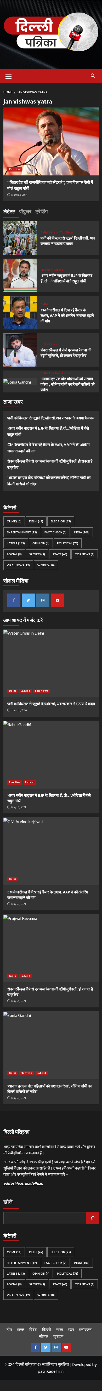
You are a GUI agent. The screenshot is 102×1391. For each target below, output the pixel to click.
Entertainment (22, 532)
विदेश (33, 1329)
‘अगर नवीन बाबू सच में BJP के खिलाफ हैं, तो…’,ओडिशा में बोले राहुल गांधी (48, 431)
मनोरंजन (85, 1329)
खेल (71, 1329)
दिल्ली (46, 1329)
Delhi (44, 232)
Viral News (18, 565)
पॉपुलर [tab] (25, 211)
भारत (20, 1329)
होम (9, 1329)
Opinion (40, 543)
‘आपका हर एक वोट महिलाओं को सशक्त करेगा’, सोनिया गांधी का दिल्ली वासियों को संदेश (67, 384)
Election (46, 270)
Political (14, 169)
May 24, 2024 (18, 1001)
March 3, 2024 (19, 195)
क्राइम (58, 1336)
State (60, 554)
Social (14, 554)
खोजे (8, 1202)
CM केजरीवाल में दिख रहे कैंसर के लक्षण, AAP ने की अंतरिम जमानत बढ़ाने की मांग (67, 315)
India (44, 344)
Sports (37, 554)
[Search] (93, 75)
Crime (14, 521)
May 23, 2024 (18, 1098)
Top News (67, 232)
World (46, 565)
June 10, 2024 (19, 710)
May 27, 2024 (18, 904)
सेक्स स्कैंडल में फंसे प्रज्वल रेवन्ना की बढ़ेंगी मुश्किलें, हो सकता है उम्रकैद (49, 464)
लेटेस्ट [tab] (9, 211)
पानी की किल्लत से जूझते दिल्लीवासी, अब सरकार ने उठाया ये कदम (50, 417)
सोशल (43, 1336)
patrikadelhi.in (51, 1371)
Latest (54, 232)
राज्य (59, 1329)
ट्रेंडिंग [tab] (41, 211)
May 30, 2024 (18, 807)
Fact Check (55, 532)
